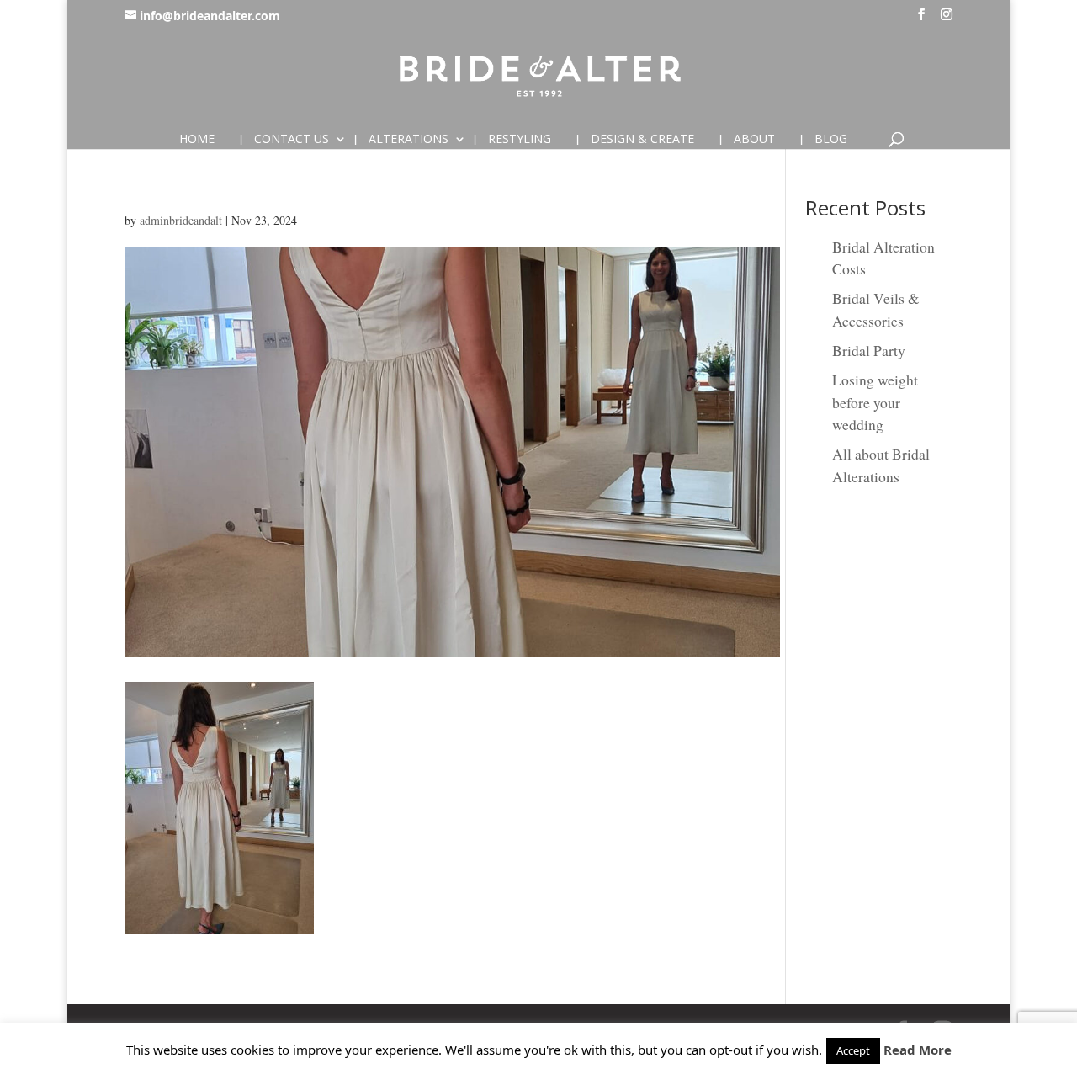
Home (197, 139)
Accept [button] (853, 1050)
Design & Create (642, 139)
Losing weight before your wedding (875, 402)
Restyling (519, 139)
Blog (830, 139)
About (754, 139)
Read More (917, 1049)
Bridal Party (868, 350)
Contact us (291, 139)
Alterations (408, 139)
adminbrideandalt (181, 220)
